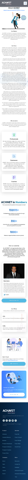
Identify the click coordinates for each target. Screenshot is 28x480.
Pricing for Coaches (6, 450)
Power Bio (17, 434)
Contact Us (17, 464)
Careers (4, 470)
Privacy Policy (5, 453)
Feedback (17, 467)
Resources (17, 461)
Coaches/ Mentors (6, 437)
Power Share (17, 443)
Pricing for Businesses (7, 443)
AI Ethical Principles (19, 470)
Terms (3, 467)
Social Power (18, 446)
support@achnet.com (13, 360)
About (3, 461)
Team (3, 464)
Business (4, 440)
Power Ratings (18, 440)
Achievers (4, 434)
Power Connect (18, 437)
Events (3, 473)
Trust (16, 476)
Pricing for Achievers (6, 446)
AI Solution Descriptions (20, 473)
